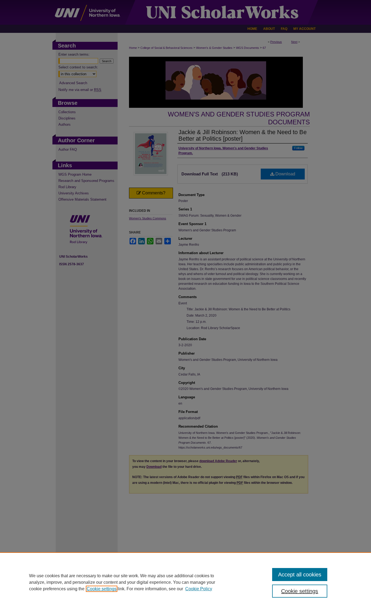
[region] (185, 582)
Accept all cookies (299, 575)
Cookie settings (102, 588)
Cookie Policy (198, 588)
